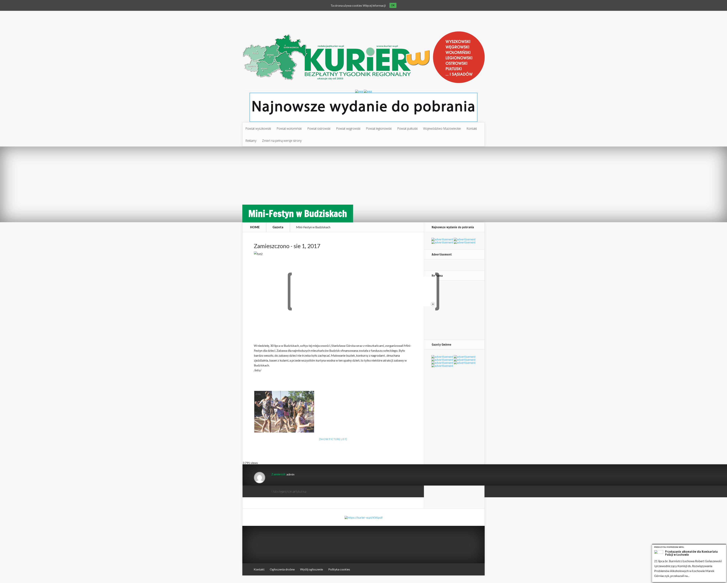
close (433, 304)
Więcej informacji (374, 5)
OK (393, 5)
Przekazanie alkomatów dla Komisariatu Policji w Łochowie (691, 553)
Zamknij (724, 546)
